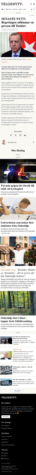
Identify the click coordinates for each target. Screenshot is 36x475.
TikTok (4, 456)
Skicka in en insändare (7, 445)
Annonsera (4, 439)
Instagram (5, 453)
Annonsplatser (5, 425)
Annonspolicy (6, 463)
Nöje (24, 9)
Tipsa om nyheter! (6, 436)
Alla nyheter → (18, 391)
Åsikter (15, 9)
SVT (30, 77)
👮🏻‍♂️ (9, 9)
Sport (20, 9)
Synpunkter (4, 442)
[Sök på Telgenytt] (31, 4)
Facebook (6, 458)
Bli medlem (6, 416)
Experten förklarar (6, 428)
